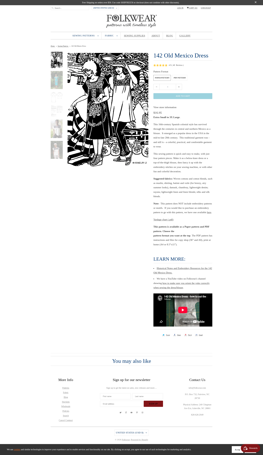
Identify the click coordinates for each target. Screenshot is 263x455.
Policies (65, 411)
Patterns (65, 388)
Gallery (185, 35)
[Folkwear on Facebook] (126, 412)
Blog (169, 35)
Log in (180, 8)
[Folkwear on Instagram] (142, 412)
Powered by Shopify (139, 440)
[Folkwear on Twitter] (120, 412)
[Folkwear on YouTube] (131, 412)
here (209, 212)
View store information (164, 107)
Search (66, 416)
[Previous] (70, 110)
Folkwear (126, 440)
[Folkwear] (131, 22)
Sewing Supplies (134, 35)
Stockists (66, 402)
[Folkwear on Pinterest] (137, 412)
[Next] (146, 110)
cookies (17, 449)
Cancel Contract (66, 420)
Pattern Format (160, 71)
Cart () (193, 8)
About (155, 35)
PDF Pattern (180, 78)
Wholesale (65, 406)
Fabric (110, 35)
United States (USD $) (104, 8)
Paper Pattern (162, 78)
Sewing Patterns (84, 35)
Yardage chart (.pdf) (163, 219)
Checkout (206, 8)
